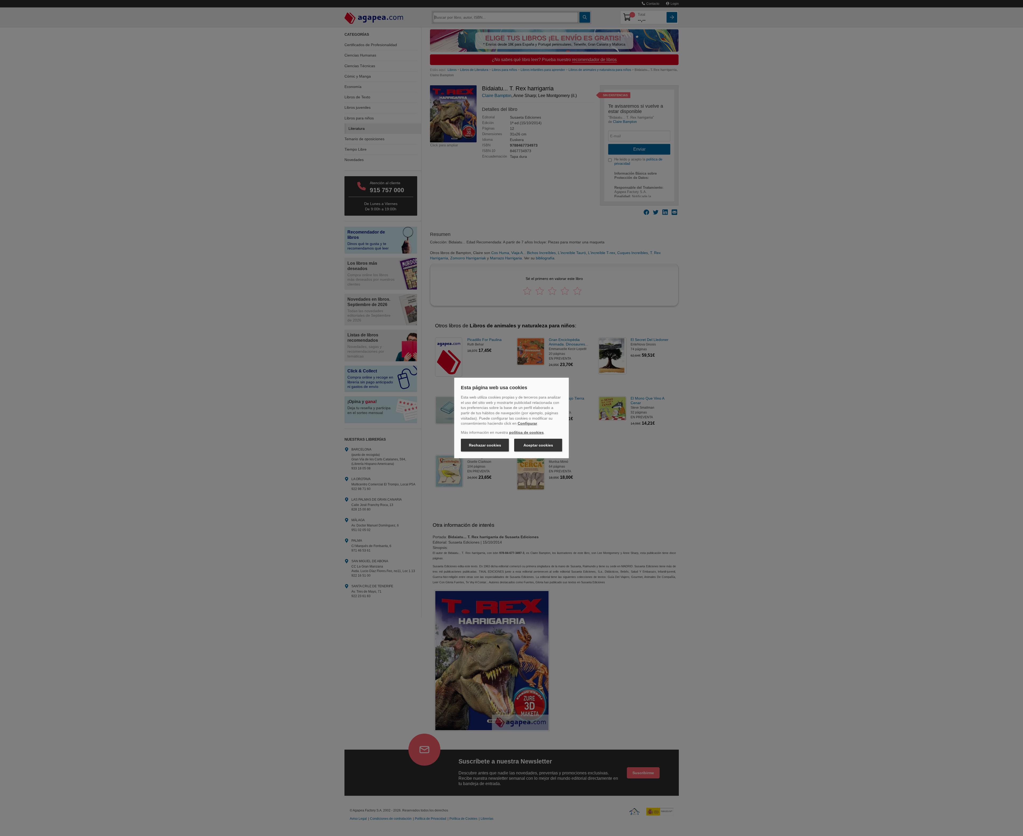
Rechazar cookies (485, 445)
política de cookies (526, 432)
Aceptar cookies (538, 445)
